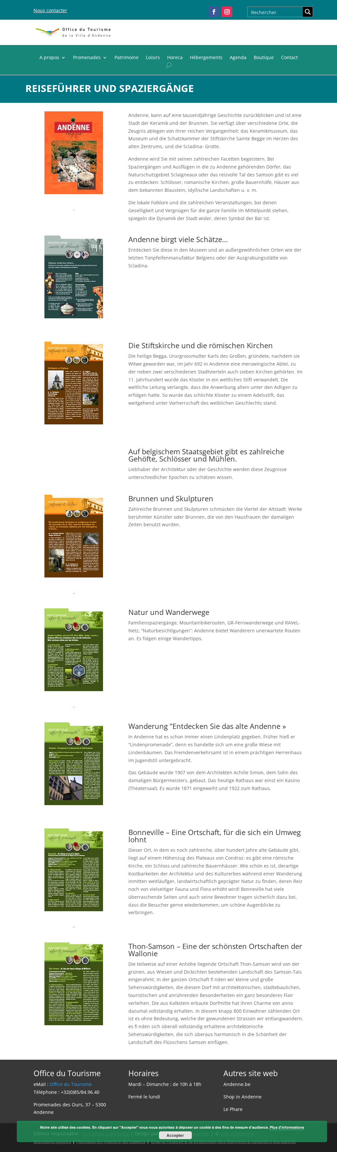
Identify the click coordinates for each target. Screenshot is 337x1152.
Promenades (87, 57)
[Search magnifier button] (308, 12)
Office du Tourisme (71, 1084)
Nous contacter (50, 10)
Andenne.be (236, 1084)
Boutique (264, 57)
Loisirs (153, 57)
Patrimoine (127, 57)
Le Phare (233, 1109)
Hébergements (206, 57)
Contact (289, 57)
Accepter (175, 1135)
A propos (49, 57)
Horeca (175, 57)
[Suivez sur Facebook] (214, 12)
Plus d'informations (287, 1127)
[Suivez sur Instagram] (227, 12)
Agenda (238, 57)
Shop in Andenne (242, 1097)
